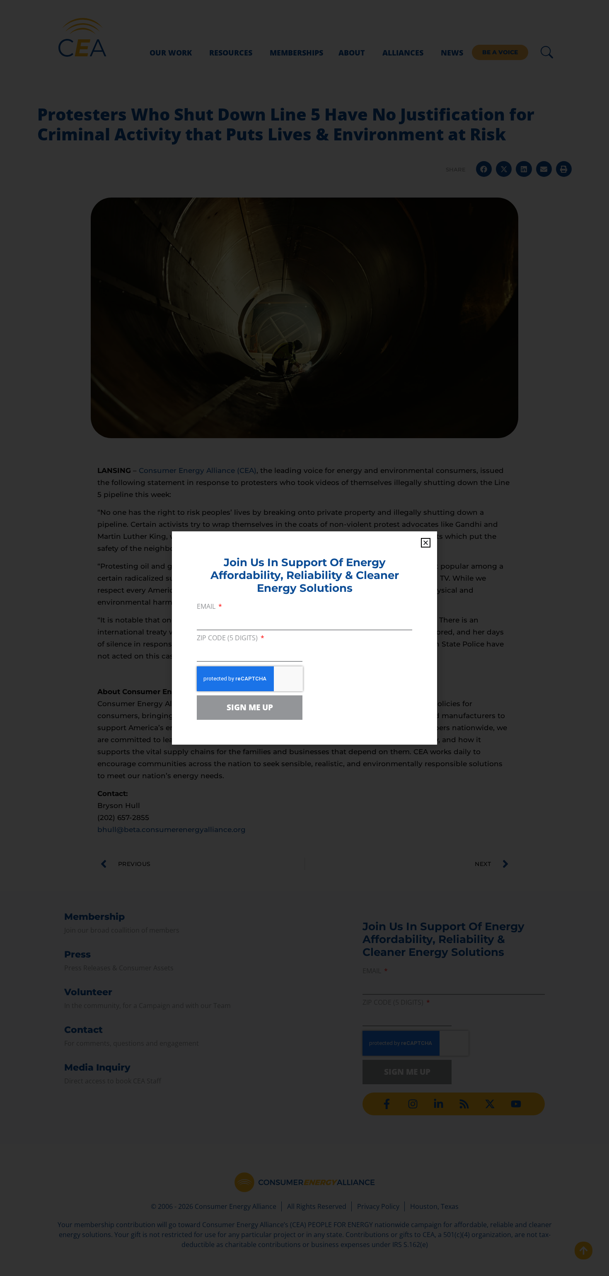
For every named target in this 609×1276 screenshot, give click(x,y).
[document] (304, 638)
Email (207, 607)
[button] (426, 543)
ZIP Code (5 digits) (228, 638)
